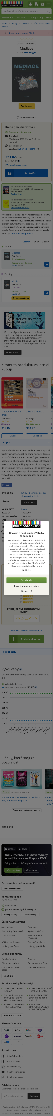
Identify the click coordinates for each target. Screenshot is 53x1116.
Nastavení (26, 591)
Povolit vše (26, 580)
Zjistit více (26, 570)
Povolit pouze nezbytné (26, 586)
